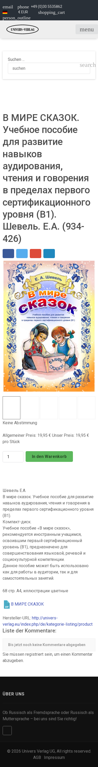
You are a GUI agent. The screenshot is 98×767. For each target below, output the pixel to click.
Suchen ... (16, 59)
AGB (37, 757)
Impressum (54, 757)
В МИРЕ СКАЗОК (27, 604)
